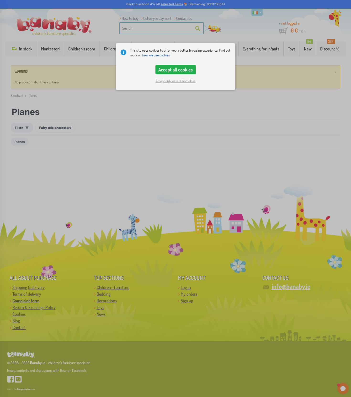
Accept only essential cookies (175, 81)
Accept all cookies (175, 69)
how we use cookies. (156, 55)
